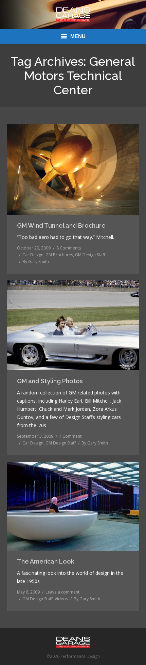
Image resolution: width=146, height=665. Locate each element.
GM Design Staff (90, 255)
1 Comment (70, 436)
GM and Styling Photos (50, 381)
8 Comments (68, 248)
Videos (61, 599)
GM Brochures (59, 255)
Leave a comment (62, 592)
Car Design (32, 255)
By (35, 261)
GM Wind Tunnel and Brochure (61, 225)
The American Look (45, 561)
